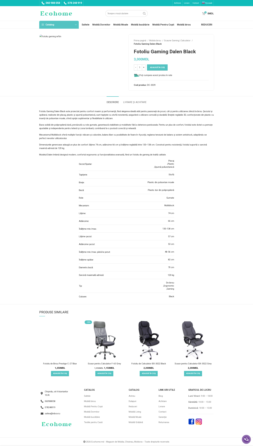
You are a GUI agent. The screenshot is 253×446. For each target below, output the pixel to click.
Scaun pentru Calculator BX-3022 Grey (193, 363)
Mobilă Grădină (136, 422)
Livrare (162, 406)
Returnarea (164, 422)
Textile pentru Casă (93, 422)
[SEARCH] (144, 13)
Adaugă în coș (157, 67)
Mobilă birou (90, 401)
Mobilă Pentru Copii (93, 406)
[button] (60, 373)
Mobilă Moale (135, 417)
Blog (161, 396)
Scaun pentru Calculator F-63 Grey (104, 363)
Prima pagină (140, 40)
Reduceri (133, 406)
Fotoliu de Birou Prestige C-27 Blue (60, 363)
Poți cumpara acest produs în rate (155, 75)
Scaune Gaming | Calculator (177, 40)
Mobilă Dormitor (91, 411)
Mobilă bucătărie (92, 417)
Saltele (87, 396)
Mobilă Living (135, 411)
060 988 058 (52, 2)
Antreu (132, 396)
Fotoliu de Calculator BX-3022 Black (148, 363)
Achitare (163, 401)
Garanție (163, 417)
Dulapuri (132, 401)
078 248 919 (74, 2)
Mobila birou (155, 40)
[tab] (113, 100)
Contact (162, 411)
